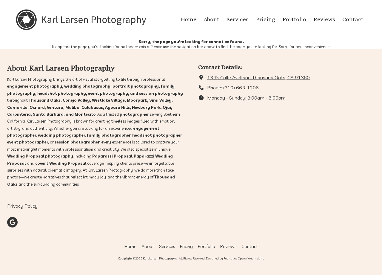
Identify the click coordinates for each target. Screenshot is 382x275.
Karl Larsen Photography (93, 19)
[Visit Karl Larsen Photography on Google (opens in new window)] (12, 222)
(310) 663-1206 (241, 88)
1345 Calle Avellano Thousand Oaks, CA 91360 (258, 77)
